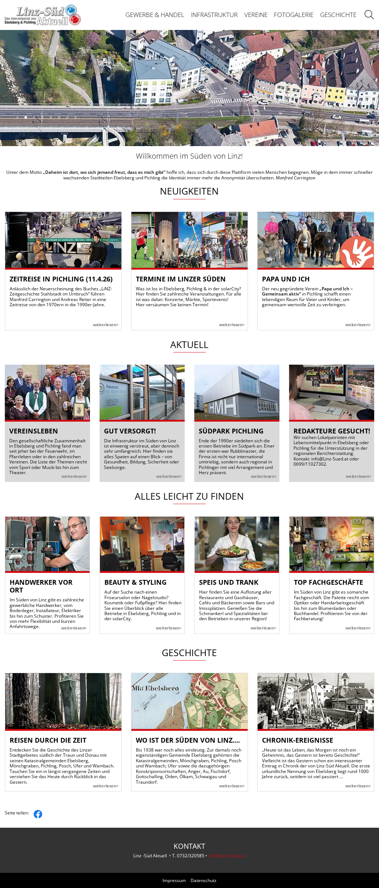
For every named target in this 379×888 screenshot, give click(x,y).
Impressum (174, 881)
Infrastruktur (214, 14)
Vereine (256, 14)
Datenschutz (204, 881)
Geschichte (338, 14)
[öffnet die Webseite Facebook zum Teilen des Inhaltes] (38, 813)
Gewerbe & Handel (154, 14)
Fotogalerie (293, 14)
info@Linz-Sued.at (329, 459)
